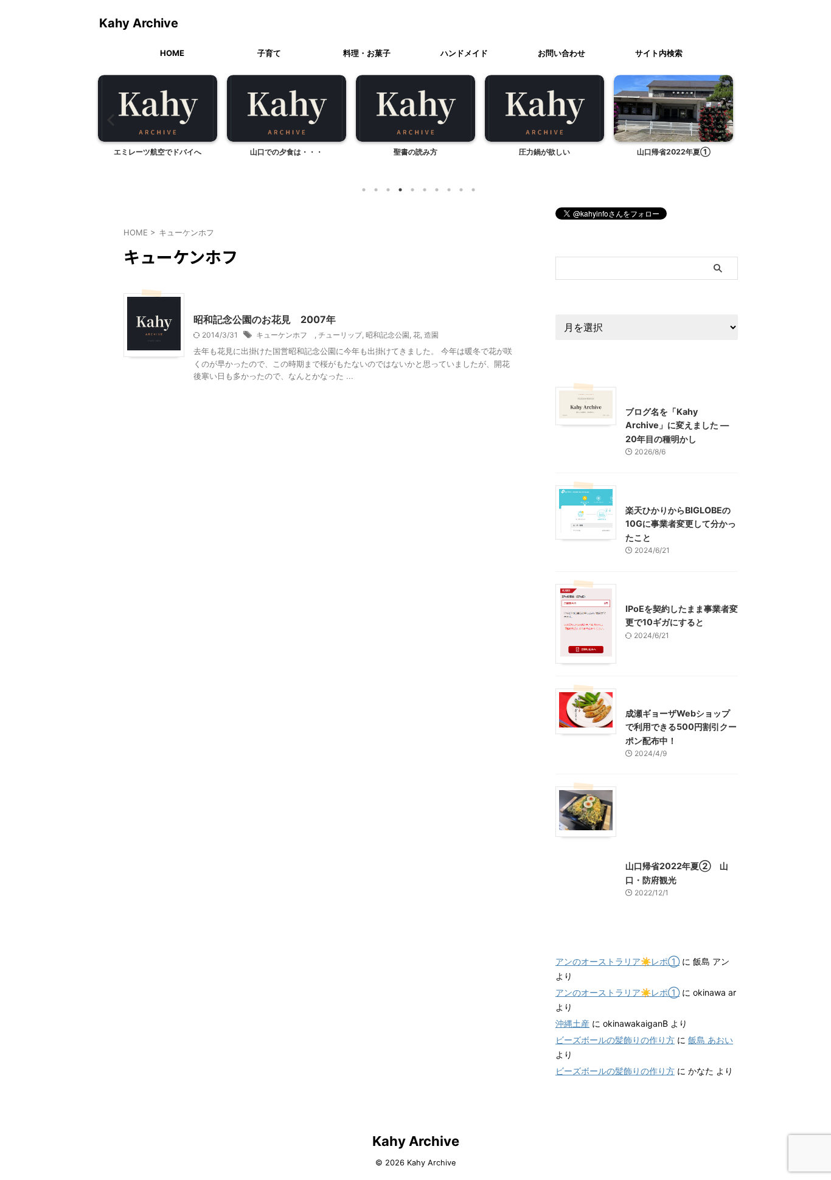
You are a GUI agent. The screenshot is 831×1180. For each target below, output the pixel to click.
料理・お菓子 (367, 53)
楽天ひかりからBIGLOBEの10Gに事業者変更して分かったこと (680, 524)
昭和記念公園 (387, 334)
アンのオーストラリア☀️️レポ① (617, 961)
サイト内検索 (659, 53)
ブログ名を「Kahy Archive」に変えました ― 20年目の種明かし (677, 425)
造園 (431, 334)
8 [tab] (449, 190)
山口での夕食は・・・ (286, 151)
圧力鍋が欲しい (544, 151)
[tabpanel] (157, 126)
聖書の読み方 (415, 151)
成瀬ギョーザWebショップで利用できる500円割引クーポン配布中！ (681, 727)
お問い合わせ (561, 53)
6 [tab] (425, 190)
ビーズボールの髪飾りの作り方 (615, 1040)
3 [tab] (388, 190)
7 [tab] (437, 190)
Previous (109, 119)
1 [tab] (364, 190)
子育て (269, 53)
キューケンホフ (285, 334)
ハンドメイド (464, 53)
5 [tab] (412, 190)
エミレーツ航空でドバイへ (157, 151)
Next (722, 119)
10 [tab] (473, 190)
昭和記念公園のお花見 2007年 (264, 319)
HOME (172, 53)
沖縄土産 (572, 1023)
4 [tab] (400, 190)
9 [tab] (461, 190)
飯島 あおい (710, 1040)
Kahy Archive (138, 23)
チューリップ (340, 334)
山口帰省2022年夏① (674, 151)
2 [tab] (376, 190)
